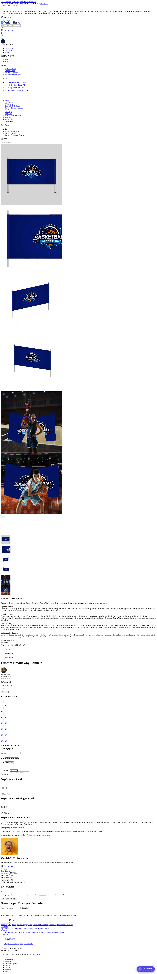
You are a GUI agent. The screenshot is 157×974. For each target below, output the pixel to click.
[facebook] (3, 97)
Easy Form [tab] (9, 762)
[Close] (2, 891)
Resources (4, 930)
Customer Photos (20, 932)
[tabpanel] (78, 767)
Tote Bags (8, 112)
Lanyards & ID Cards (12, 106)
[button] (78, 38)
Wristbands (9, 104)
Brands (7, 100)
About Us (8, 60)
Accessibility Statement (65, 925)
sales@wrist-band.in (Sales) (16, 88)
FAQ (7, 61)
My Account (9, 48)
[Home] (6, 129)
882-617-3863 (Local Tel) (16, 85)
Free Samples (22, 929)
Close (3, 898)
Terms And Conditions (40, 925)
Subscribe (25, 908)
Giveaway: (9, 873)
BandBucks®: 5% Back (13, 74)
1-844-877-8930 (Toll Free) (16, 82)
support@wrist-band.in (25, 944)
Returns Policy (33, 929)
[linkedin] (10, 921)
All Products (9, 119)
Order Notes (5, 775)
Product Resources (32, 932)
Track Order (14, 929)
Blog (63, 932)
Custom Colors (10, 71)
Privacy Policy (17, 925)
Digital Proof (5, 770)
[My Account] (1, 33)
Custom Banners (10, 133)
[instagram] (8, 97)
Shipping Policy (27, 925)
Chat (5, 869)
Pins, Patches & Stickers (13, 116)
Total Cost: (7, 875)
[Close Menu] (3, 43)
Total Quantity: (6, 871)
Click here (4, 824)
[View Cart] (2, 36)
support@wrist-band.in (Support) (18, 90)
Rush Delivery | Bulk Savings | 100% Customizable (18, 2)
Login (7, 52)
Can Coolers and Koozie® (14, 108)
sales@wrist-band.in (11, 944)
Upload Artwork (10, 69)
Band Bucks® (57, 932)
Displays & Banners (12, 131)
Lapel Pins (8, 114)
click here (42, 895)
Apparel (8, 117)
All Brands (8, 102)
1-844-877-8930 (8, 866)
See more (5, 692)
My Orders (8, 50)
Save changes (11, 898)
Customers (4, 927)
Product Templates (11, 73)
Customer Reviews (7, 932)
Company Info (6, 923)
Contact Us (52, 925)
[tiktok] (12, 97)
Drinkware (8, 110)
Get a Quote (5, 125)
